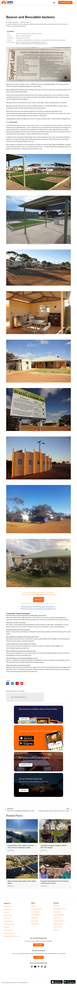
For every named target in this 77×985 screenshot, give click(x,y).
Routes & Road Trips (54, 24)
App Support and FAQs (59, 909)
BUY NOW (38, 599)
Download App (8, 906)
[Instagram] (41, 966)
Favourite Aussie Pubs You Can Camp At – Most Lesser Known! (54, 882)
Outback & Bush (43, 24)
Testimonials (34, 918)
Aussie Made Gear (8, 930)
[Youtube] (35, 966)
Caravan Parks (33, 24)
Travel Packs (7, 918)
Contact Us (56, 930)
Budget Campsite (12, 24)
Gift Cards (6, 927)
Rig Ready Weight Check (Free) (12, 936)
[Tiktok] (45, 966)
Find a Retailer (57, 918)
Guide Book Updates (58, 915)
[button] (54, 2)
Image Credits (34, 921)
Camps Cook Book (8, 921)
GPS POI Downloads (9, 924)
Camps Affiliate (35, 912)
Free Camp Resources (9, 933)
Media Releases (35, 915)
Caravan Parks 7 (8, 915)
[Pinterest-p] (38, 966)
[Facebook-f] (31, 966)
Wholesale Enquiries (36, 909)
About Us (33, 906)
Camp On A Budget (23, 24)
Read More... (11, 850)
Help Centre (56, 906)
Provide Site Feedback (59, 921)
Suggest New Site (57, 924)
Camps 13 (6, 912)
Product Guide (57, 912)
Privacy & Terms (57, 927)
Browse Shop (7, 909)
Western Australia (20, 26)
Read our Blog (34, 924)
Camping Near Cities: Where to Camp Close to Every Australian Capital (21, 846)
